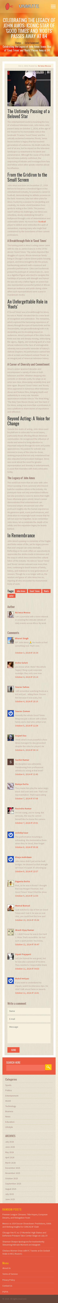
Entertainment (32, 43)
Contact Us (7, 1285)
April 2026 (9, 1157)
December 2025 (12, 1168)
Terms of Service (10, 1274)
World (8, 1101)
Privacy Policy (8, 1280)
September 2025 (13, 1183)
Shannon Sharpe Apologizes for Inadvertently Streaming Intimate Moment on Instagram (23, 1243)
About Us (6, 1268)
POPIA (5, 1291)
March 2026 (10, 1162)
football (42, 221)
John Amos (21, 591)
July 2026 (9, 1141)
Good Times (35, 591)
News (7, 1116)
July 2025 (9, 1194)
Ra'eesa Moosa (44, 66)
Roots (46, 591)
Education (10, 1122)
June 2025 (10, 1199)
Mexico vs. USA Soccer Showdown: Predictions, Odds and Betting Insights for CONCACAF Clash (26, 1225)
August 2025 (10, 1189)
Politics (8, 1090)
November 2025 (12, 1173)
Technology (10, 1106)
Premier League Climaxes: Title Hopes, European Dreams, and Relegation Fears (25, 1216)
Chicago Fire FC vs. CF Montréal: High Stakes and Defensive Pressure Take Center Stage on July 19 (24, 1234)
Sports (8, 1085)
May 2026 (9, 1152)
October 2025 (11, 1178)
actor (11, 595)
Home (18, 43)
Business (9, 1111)
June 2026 (10, 1147)
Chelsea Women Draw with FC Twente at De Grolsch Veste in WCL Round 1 (26, 1252)
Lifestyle (9, 1127)
